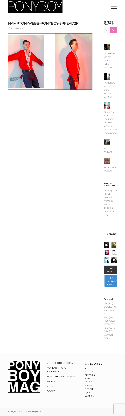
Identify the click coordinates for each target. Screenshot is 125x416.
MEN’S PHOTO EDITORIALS (61, 363)
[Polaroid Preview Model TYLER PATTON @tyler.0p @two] (107, 252)
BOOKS (108, 306)
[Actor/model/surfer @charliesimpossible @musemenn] (114, 252)
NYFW (107, 324)
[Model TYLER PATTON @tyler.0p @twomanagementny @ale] (107, 245)
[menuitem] (113, 6)
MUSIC (107, 320)
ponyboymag (18, 28)
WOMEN (108, 334)
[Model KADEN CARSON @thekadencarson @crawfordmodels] (107, 260)
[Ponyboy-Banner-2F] (35, 6)
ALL (105, 303)
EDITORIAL (109, 310)
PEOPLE (108, 327)
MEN (106, 317)
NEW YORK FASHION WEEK (61, 376)
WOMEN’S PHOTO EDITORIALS (56, 370)
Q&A (106, 331)
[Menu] (113, 6)
